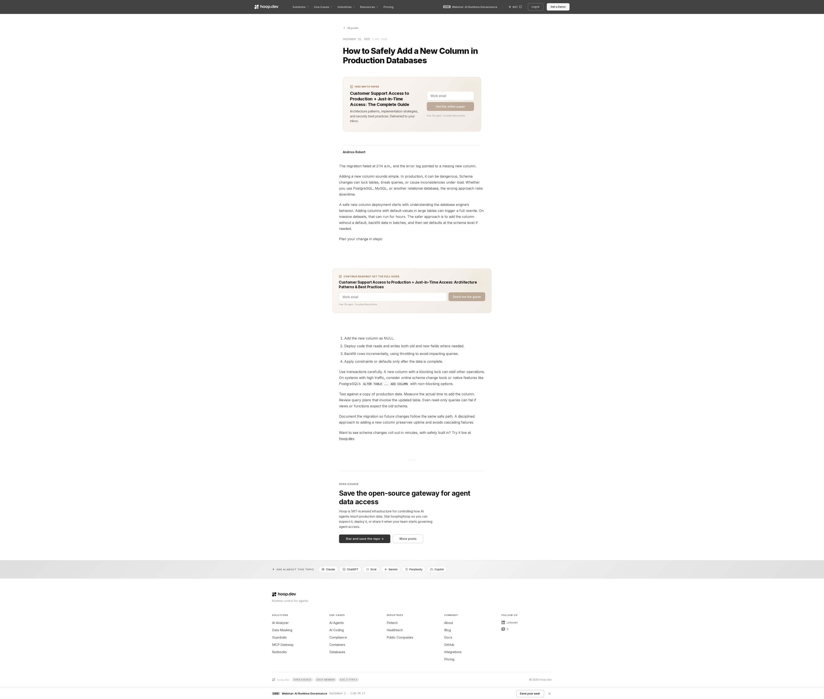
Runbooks (279, 652)
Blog (447, 630)
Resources (367, 7)
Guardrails (279, 637)
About (448, 623)
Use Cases (321, 7)
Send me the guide (467, 297)
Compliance (338, 637)
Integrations (453, 652)
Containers (337, 645)
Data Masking (282, 630)
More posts (408, 538)
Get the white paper (450, 106)
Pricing (388, 7)
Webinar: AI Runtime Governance (470, 7)
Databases (337, 652)
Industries (345, 7)
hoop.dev (346, 438)
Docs (448, 637)
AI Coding (336, 630)
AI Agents (336, 623)
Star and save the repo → (365, 538)
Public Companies (400, 637)
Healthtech (395, 630)
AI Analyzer (280, 623)
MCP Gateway (283, 645)
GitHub (449, 645)
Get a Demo (559, 7)
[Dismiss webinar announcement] (549, 693)
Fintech (392, 623)
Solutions (299, 7)
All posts (352, 28)
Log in (536, 7)
